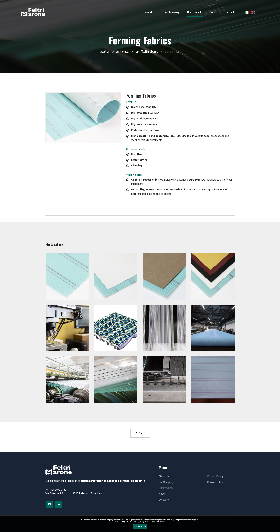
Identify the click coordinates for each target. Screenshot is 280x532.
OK (145, 526)
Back (142, 433)
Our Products (122, 51)
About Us (104, 51)
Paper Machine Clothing (146, 51)
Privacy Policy (215, 476)
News (162, 493)
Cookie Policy (215, 482)
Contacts (164, 499)
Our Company (166, 482)
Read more (138, 526)
